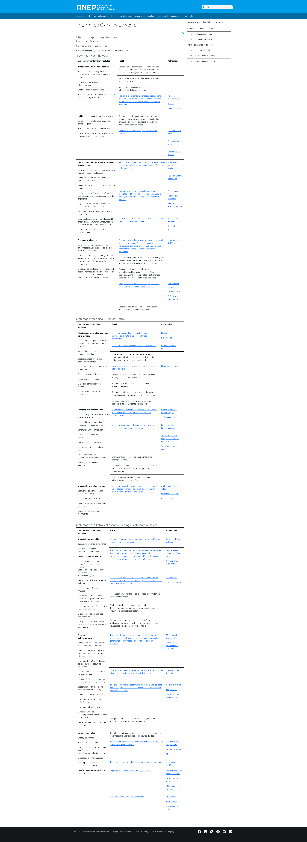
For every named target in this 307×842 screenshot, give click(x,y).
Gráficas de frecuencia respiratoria (172, 165)
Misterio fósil (171, 578)
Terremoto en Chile (174, 582)
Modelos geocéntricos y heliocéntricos (172, 646)
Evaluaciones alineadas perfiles (200, 29)
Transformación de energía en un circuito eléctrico (170, 439)
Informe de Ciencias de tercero (200, 34)
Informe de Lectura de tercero (199, 45)
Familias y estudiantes (98, 16)
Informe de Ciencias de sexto (199, 39)
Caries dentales (174, 291)
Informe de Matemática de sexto (201, 61)
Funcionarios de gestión (144, 16)
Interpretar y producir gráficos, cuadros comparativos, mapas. (136, 762)
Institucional (80, 16)
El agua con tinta (168, 333)
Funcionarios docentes (121, 16)
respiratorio (172, 179)
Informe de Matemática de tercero (201, 56)
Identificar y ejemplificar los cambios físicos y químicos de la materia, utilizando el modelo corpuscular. (131, 336)
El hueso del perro (173, 754)
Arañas (171, 103)
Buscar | (206, 7)
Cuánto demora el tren (170, 498)
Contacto (189, 16)
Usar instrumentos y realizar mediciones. (127, 797)
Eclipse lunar (171, 690)
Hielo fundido (166, 338)
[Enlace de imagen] (95, 7)
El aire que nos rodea (170, 366)
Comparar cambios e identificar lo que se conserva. (134, 345)
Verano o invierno (173, 685)
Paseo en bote (174, 191)
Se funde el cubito (168, 417)
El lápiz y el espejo (174, 749)
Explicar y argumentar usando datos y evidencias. (131, 771)
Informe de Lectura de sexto (199, 50)
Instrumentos (171, 801)
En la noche (171, 797)
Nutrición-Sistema (175, 176)
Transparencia (176, 16)
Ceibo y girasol (174, 108)
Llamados (162, 16)
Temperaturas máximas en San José (173, 553)
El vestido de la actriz (170, 494)
